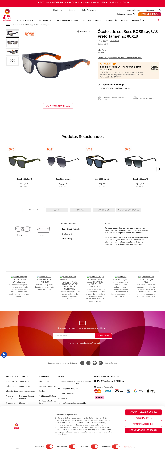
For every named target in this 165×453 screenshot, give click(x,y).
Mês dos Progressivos (47, 386)
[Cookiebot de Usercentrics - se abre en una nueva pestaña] (16, 448)
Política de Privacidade (92, 343)
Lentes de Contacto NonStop (27, 397)
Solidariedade (11, 386)
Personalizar (142, 418)
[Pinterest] (95, 363)
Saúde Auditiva (25, 386)
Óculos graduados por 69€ (48, 402)
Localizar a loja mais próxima (109, 381)
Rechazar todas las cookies (143, 430)
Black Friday (44, 381)
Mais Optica (57, 10)
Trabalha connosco (10, 397)
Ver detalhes (114, 41)
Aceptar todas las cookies (143, 412)
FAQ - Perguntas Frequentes (69, 388)
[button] (159, 20)
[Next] (159, 169)
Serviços (72, 10)
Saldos (41, 391)
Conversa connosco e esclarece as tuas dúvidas (76, 382)
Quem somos (11, 381)
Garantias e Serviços (27, 391)
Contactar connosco (65, 393)
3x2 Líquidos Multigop (47, 396)
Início (8, 25)
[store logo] (7, 15)
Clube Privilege (88, 10)
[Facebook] (82, 363)
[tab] (34, 209)
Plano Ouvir (23, 403)
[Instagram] (101, 363)
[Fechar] (162, 2)
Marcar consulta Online (106, 376)
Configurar (128, 447)
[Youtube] (88, 363)
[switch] (72, 446)
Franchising (10, 403)
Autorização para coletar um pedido (72, 403)
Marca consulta (149, 14)
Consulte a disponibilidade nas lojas (115, 88)
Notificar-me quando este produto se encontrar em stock (120, 58)
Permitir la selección (143, 424)
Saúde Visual (24, 381)
